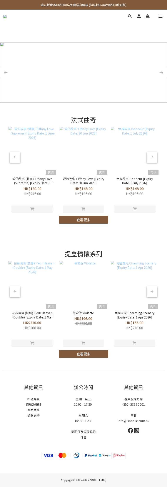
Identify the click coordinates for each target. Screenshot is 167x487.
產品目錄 (33, 410)
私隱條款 (33, 399)
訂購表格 (33, 415)
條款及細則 (33, 404)
